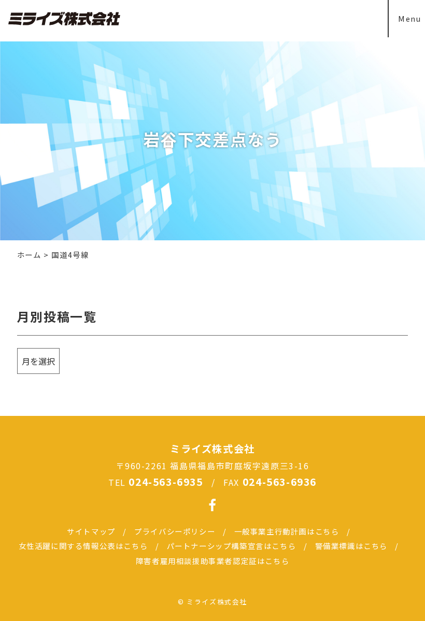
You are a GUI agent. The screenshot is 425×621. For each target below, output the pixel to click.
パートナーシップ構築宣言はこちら (231, 545)
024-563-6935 (166, 481)
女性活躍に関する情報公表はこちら (83, 545)
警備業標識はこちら (351, 545)
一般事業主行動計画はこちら (286, 531)
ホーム (29, 254)
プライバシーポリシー (174, 531)
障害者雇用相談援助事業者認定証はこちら (212, 560)
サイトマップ (91, 531)
